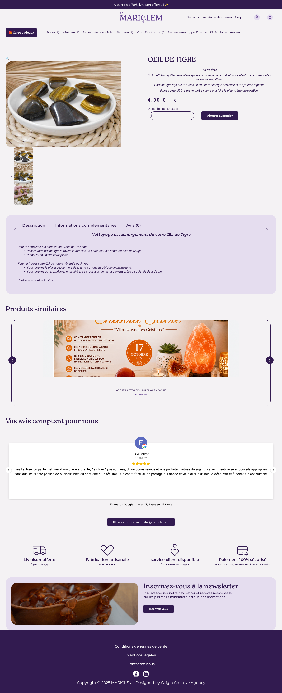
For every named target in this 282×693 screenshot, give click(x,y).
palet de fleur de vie (149, 271)
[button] (7, 58)
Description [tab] (33, 225)
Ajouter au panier (220, 115)
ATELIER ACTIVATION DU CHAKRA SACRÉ (141, 390)
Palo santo (110, 251)
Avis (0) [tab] (133, 225)
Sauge (137, 251)
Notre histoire (196, 17)
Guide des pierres (220, 17)
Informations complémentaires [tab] (85, 225)
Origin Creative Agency (183, 682)
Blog (237, 17)
